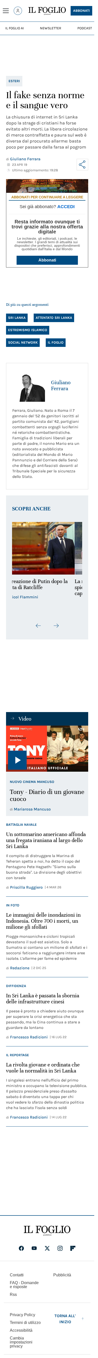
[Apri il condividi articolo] (82, 164)
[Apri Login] (18, 11)
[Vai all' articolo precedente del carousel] (38, 625)
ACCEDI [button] (66, 206)
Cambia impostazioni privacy (21, 1342)
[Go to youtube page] (34, 1248)
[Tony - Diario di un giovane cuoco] (47, 749)
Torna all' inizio (65, 1318)
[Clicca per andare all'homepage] (47, 1231)
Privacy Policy (22, 1315)
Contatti (17, 1275)
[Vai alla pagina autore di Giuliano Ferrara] (28, 385)
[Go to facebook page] (21, 1248)
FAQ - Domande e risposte (24, 1285)
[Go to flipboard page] (72, 1248)
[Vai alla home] (47, 11)
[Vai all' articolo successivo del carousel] (56, 625)
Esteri (14, 81)
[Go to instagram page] (60, 1248)
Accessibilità (21, 1330)
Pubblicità (62, 1275)
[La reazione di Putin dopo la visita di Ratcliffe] (47, 548)
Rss (13, 1294)
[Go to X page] (47, 1248)
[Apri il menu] (6, 11)
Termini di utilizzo (25, 1322)
